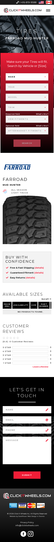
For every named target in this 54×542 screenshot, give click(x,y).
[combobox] (27, 76)
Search (27, 143)
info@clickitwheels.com (27, 525)
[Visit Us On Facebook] (23, 534)
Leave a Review (40, 367)
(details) (39, 267)
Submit (27, 475)
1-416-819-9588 (27, 2)
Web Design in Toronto (36, 516)
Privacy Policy (27, 522)
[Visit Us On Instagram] (30, 534)
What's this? (42, 114)
